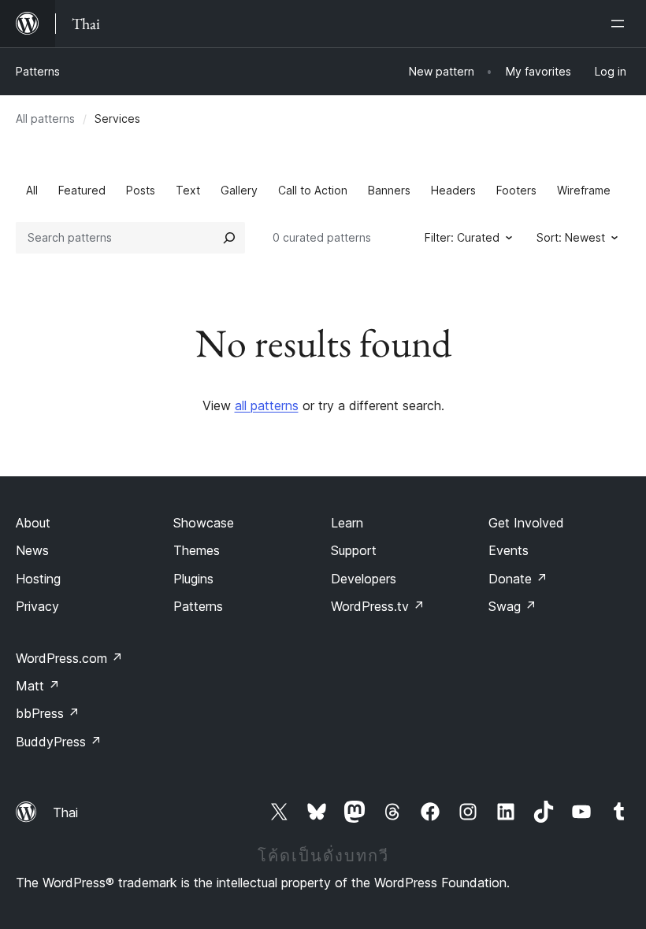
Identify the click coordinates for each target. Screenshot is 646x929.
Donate (518, 579)
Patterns (38, 71)
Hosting (38, 579)
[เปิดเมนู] (621, 23)
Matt (38, 686)
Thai (65, 812)
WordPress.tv (378, 606)
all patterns (267, 405)
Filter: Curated (462, 237)
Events (508, 550)
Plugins (193, 579)
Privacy (37, 606)
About (33, 523)
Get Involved (526, 523)
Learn (347, 523)
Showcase (203, 523)
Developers (363, 579)
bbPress (48, 713)
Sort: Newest (570, 237)
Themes (196, 550)
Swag (512, 606)
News (32, 550)
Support (354, 550)
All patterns (45, 118)
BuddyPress (59, 741)
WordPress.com (69, 658)
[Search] (229, 238)
